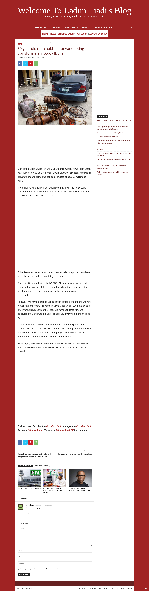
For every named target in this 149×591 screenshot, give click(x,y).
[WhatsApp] (36, 63)
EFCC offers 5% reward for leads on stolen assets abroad (114, 161)
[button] (130, 27)
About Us (56, 27)
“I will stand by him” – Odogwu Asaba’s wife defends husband (111, 167)
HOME (45, 33)
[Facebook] (20, 63)
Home (19, 42)
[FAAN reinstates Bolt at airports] (29, 478)
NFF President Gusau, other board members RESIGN (112, 148)
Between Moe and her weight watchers (75, 454)
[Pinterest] (30, 63)
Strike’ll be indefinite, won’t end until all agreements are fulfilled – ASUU (34, 455)
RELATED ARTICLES (25, 465)
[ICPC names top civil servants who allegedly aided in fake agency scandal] (54, 478)
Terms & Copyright (103, 27)
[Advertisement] (55, 131)
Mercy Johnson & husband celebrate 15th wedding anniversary (114, 122)
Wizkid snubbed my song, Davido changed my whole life (112, 173)
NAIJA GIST (82, 33)
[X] (25, 63)
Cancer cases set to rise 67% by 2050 (110, 133)
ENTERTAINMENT (66, 33)
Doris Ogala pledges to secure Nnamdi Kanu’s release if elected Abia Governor (112, 128)
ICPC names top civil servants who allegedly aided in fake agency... (53, 490)
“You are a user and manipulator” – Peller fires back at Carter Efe (114, 154)
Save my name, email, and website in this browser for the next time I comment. (47, 569)
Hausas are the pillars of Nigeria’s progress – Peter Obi (79, 489)
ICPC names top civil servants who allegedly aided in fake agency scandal (114, 142)
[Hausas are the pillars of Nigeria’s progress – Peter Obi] (80, 478)
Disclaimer (86, 27)
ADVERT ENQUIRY (71, 27)
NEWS (53, 33)
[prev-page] (88, 466)
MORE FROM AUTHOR (41, 465)
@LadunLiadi (53, 426)
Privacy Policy (42, 27)
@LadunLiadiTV (64, 430)
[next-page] (91, 466)
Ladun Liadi (23, 57)
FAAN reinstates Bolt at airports (29, 488)
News (24, 42)
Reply (27, 513)
